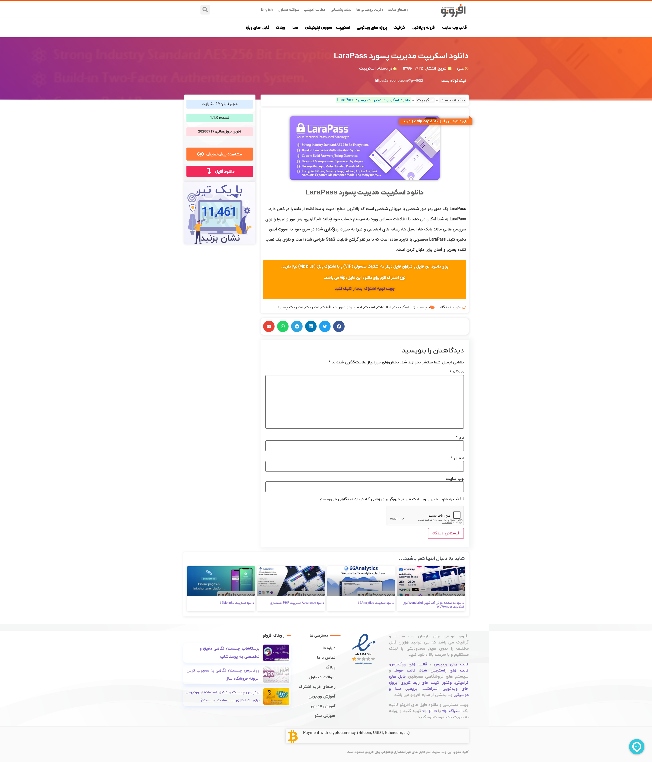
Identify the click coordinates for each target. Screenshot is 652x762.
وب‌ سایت (455, 479)
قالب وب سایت (454, 27)
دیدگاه (457, 372)
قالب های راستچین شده (444, 670)
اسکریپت (343, 27)
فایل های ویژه (257, 27)
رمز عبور (344, 307)
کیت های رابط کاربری (419, 683)
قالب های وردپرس (451, 664)
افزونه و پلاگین (424, 27)
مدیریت (312, 307)
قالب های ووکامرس (408, 664)
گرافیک (399, 27)
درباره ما (329, 648)
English (267, 9)
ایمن (358, 307)
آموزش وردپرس (321, 696)
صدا (295, 27)
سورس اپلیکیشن (318, 27)
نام (460, 438)
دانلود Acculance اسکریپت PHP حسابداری (297, 603)
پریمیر (411, 689)
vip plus (429, 711)
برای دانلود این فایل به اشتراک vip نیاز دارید (436, 121)
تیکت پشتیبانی (341, 9)
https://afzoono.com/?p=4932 (399, 80)
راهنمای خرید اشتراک (317, 687)
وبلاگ (280, 27)
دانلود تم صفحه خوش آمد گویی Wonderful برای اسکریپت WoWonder (433, 605)
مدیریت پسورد (290, 307)
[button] (205, 10)
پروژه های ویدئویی (372, 27)
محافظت (328, 307)
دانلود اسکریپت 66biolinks (237, 603)
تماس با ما (326, 658)
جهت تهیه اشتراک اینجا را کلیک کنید (365, 288)
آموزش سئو (325, 716)
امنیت (369, 307)
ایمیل (457, 458)
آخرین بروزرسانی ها (369, 9)
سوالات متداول (288, 9)
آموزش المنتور (322, 706)
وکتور (447, 683)
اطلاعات (384, 307)
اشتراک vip (451, 711)
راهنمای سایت (398, 9)
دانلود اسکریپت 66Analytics (376, 603)
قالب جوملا (404, 670)
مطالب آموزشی (314, 9)
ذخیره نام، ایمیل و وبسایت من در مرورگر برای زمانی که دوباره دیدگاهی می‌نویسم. (388, 499)
